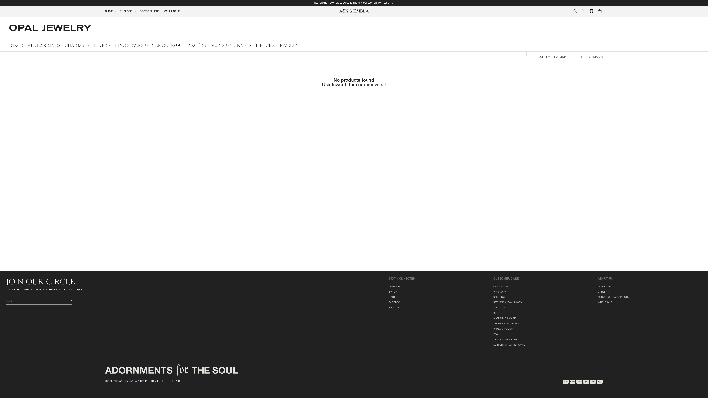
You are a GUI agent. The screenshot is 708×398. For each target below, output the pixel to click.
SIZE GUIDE (499, 308)
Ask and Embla (123, 381)
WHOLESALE (605, 302)
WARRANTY (500, 292)
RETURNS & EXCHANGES (507, 302)
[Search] (575, 11)
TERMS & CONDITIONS (506, 324)
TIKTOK (393, 292)
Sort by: (545, 57)
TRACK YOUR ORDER (505, 340)
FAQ (495, 334)
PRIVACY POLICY (503, 329)
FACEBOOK (395, 302)
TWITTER (394, 308)
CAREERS (603, 292)
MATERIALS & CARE (504, 318)
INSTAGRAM (395, 287)
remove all (375, 85)
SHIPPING (499, 297)
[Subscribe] (68, 300)
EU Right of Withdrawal (509, 345)
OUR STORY (605, 287)
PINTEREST (395, 297)
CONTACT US (501, 287)
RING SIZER (499, 313)
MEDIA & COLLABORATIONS (613, 297)
